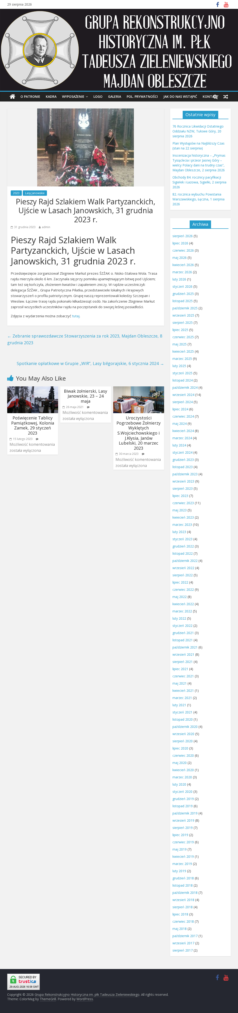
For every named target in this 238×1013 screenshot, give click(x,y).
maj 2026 (179, 257)
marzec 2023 (182, 524)
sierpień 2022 (182, 575)
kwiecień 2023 (183, 517)
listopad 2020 (182, 719)
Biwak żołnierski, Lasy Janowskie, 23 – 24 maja (85, 396)
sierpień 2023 (182, 488)
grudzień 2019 (183, 799)
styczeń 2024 (182, 452)
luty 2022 (179, 618)
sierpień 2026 (182, 236)
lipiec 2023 (180, 495)
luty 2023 (179, 532)
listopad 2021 (182, 640)
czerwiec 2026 (183, 250)
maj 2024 (179, 423)
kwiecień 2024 (183, 431)
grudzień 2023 (183, 459)
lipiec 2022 (180, 582)
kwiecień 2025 (183, 351)
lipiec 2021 (180, 669)
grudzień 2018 (183, 878)
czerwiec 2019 (183, 842)
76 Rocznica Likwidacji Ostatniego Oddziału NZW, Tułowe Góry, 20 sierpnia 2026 (198, 131)
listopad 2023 (182, 467)
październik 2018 (185, 892)
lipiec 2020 (180, 748)
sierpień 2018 (182, 907)
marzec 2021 (182, 698)
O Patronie (30, 96)
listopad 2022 (182, 553)
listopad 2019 (182, 806)
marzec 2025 (182, 358)
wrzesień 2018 (183, 900)
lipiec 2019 (180, 835)
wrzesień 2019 (183, 820)
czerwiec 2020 (183, 755)
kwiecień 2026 (183, 265)
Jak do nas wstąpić (180, 96)
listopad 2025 (182, 301)
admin (46, 227)
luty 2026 (179, 279)
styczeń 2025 (182, 373)
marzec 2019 (182, 863)
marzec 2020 (182, 777)
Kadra (51, 96)
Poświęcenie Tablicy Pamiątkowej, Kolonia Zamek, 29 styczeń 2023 (32, 425)
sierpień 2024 (182, 402)
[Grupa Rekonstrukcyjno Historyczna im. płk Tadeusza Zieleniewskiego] (12, 96)
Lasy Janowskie (35, 193)
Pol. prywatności (142, 96)
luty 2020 (179, 784)
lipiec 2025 (180, 330)
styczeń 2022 (182, 625)
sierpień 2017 (182, 950)
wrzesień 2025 (183, 315)
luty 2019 (179, 871)
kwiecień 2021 (183, 690)
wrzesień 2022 (183, 568)
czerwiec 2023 (183, 503)
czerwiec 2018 (183, 921)
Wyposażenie (73, 96)
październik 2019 (185, 813)
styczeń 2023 (182, 539)
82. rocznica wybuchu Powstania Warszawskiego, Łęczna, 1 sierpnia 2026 (198, 199)
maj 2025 (179, 344)
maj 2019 (179, 849)
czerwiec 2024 (183, 416)
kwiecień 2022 (183, 604)
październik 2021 (185, 647)
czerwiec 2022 (183, 589)
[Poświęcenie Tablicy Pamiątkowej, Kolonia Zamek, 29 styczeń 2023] (32, 389)
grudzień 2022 (183, 546)
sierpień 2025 (182, 322)
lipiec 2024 (180, 409)
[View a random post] (226, 96)
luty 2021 (179, 705)
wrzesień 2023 (183, 481)
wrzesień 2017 (183, 943)
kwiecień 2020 (183, 770)
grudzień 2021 (183, 633)
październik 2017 (185, 936)
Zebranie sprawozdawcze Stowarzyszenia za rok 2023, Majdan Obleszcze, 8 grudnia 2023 (84, 339)
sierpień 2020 (182, 741)
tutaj (75, 316)
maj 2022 (179, 596)
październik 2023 (185, 474)
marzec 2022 (182, 611)
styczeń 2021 (182, 712)
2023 (16, 193)
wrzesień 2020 (183, 734)
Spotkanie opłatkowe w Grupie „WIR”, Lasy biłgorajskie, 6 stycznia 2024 (90, 363)
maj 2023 (179, 510)
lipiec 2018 (180, 914)
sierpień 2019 (182, 827)
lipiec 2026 (180, 243)
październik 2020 (185, 726)
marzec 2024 (182, 438)
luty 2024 (179, 445)
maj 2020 (179, 762)
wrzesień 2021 (183, 654)
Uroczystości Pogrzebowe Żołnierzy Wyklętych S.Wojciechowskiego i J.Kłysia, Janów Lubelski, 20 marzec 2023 (138, 433)
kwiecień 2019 (183, 856)
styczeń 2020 (182, 791)
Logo (97, 96)
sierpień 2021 (182, 661)
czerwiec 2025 (183, 337)
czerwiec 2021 (183, 676)
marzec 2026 (182, 272)
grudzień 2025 (183, 293)
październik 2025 (185, 308)
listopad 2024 (182, 380)
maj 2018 (179, 928)
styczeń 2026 (182, 286)
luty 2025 (179, 366)
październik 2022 (185, 560)
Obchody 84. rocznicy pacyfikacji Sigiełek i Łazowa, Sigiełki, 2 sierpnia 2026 (199, 182)
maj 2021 (179, 683)
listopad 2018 (182, 885)
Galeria (114, 96)
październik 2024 (185, 387)
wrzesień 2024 (183, 394)
